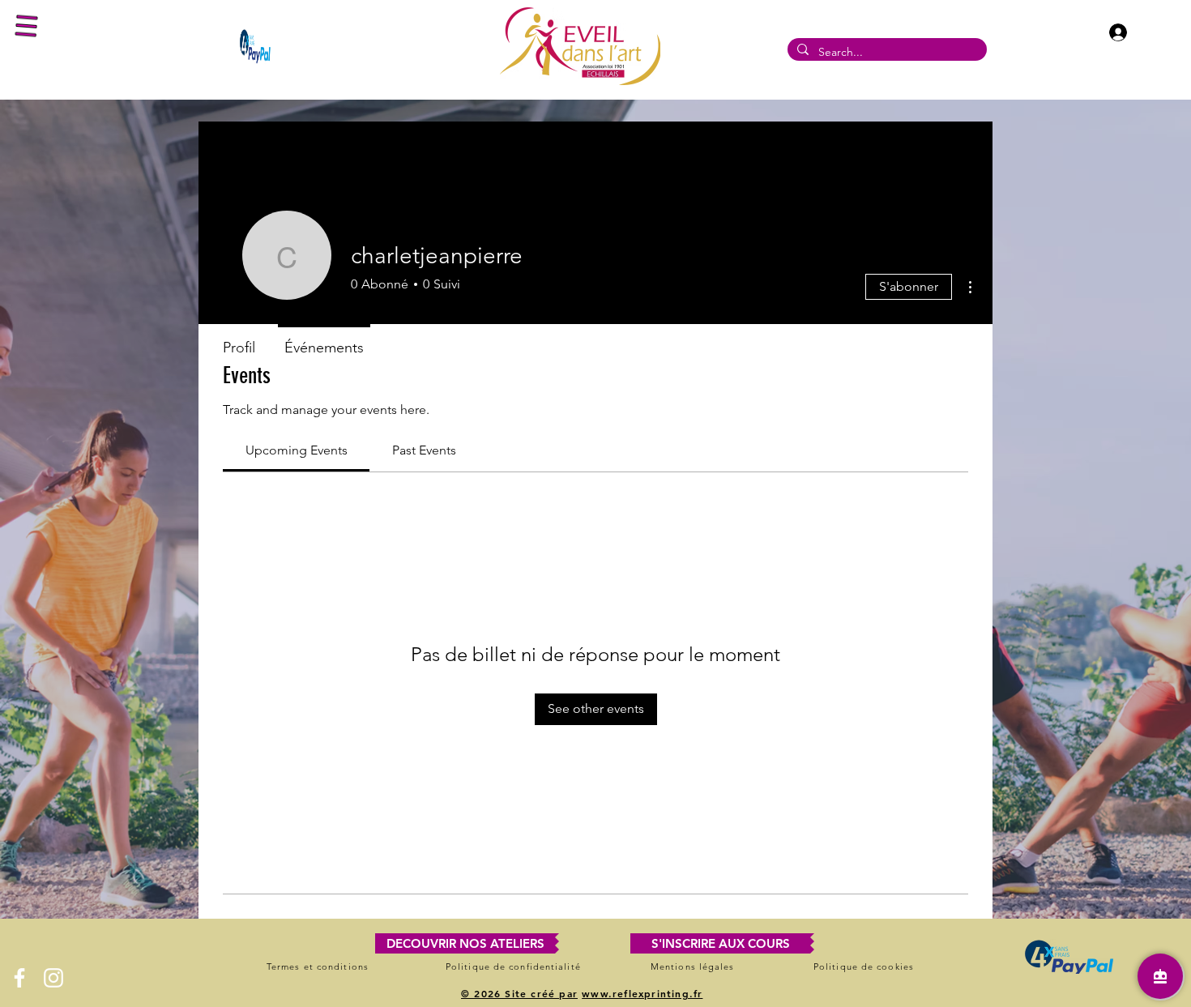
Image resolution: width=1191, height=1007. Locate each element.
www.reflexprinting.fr (642, 993)
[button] (26, 26)
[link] (296, 450)
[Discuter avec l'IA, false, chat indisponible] (1160, 976)
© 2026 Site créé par (519, 993)
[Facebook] (19, 978)
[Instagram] (53, 978)
